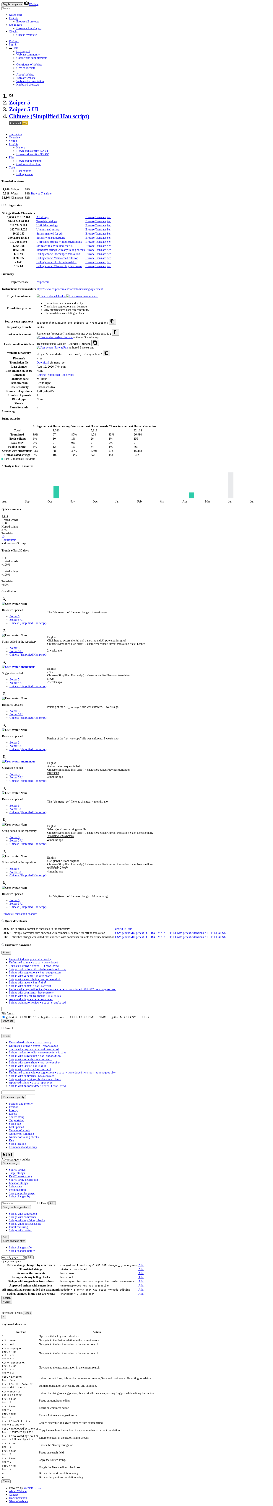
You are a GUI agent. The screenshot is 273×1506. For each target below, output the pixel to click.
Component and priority (23, 1147)
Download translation (29, 160)
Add (52, 1203)
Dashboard (15, 14)
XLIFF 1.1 (210, 932)
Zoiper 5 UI (23, 109)
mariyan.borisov (63, 337)
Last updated (16, 1127)
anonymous (27, 666)
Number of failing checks (24, 1137)
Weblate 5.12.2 (32, 1487)
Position (13, 1107)
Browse (35, 193)
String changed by (19, 1196)
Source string (16, 1117)
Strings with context (20, 1230)
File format (8, 1013)
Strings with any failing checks (54, 245)
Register (14, 41)
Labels (13, 1113)
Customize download (28, 164)
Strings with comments (22, 1217)
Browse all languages (28, 28)
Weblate (33, 4)
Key (11, 1140)
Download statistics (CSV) (32, 150)
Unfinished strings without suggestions (59, 241)
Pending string (17, 1189)
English (51, 637)
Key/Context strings (20, 1176)
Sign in (13, 44)
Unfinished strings (47, 225)
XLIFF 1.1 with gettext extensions (183, 932)
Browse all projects (27, 21)
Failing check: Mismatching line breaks (59, 266)
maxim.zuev (90, 296)
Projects (13, 18)
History (20, 147)
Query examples (11, 1261)
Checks (13, 31)
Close (28, 1313)
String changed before (22, 1250)
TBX (152, 932)
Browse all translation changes (19, 913)
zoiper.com (43, 282)
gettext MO (128, 932)
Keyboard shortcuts (27, 84)
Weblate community (28, 54)
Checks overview (26, 34)
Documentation (18, 1498)
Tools (12, 167)
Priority (13, 1110)
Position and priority (21, 1103)
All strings (42, 217)
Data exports (23, 170)
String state (15, 1186)
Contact (13, 1494)
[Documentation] (2, 205)
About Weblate (25, 74)
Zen (109, 217)
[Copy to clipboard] (112, 322)
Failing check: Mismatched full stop (57, 258)
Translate (46, 193)
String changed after (20, 1247)
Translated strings (46, 221)
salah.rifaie (59, 296)
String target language (22, 1193)
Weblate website (25, 77)
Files (11, 157)
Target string (16, 1120)
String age (15, 1123)
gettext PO (142, 932)
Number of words (19, 1130)
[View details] (4, 600)
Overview (15, 137)
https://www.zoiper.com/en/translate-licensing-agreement (70, 289)
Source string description (23, 1179)
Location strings (18, 1183)
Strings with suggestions (50, 237)
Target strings (17, 1173)
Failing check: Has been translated (56, 262)
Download (43, 362)
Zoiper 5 (19, 102)
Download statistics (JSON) (32, 154)
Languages (15, 24)
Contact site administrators (31, 57)
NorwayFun (60, 347)
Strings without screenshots (25, 1223)
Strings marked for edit (49, 233)
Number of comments (21, 1133)
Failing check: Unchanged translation (58, 254)
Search (13, 140)
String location (17, 1143)
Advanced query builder (15, 1159)
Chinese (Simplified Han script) (49, 116)
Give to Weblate (25, 67)
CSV (118, 932)
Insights (13, 144)
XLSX (222, 932)
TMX (159, 932)
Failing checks (24, 174)
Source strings (17, 1169)
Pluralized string (18, 1227)
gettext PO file (123, 928)
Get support (23, 51)
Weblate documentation (30, 81)
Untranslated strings (48, 229)
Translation (15, 134)
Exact (44, 1203)
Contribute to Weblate (29, 64)
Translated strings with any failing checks (60, 249)
